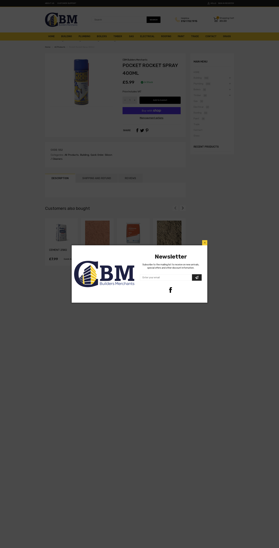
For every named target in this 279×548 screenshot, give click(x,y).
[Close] (204, 242)
